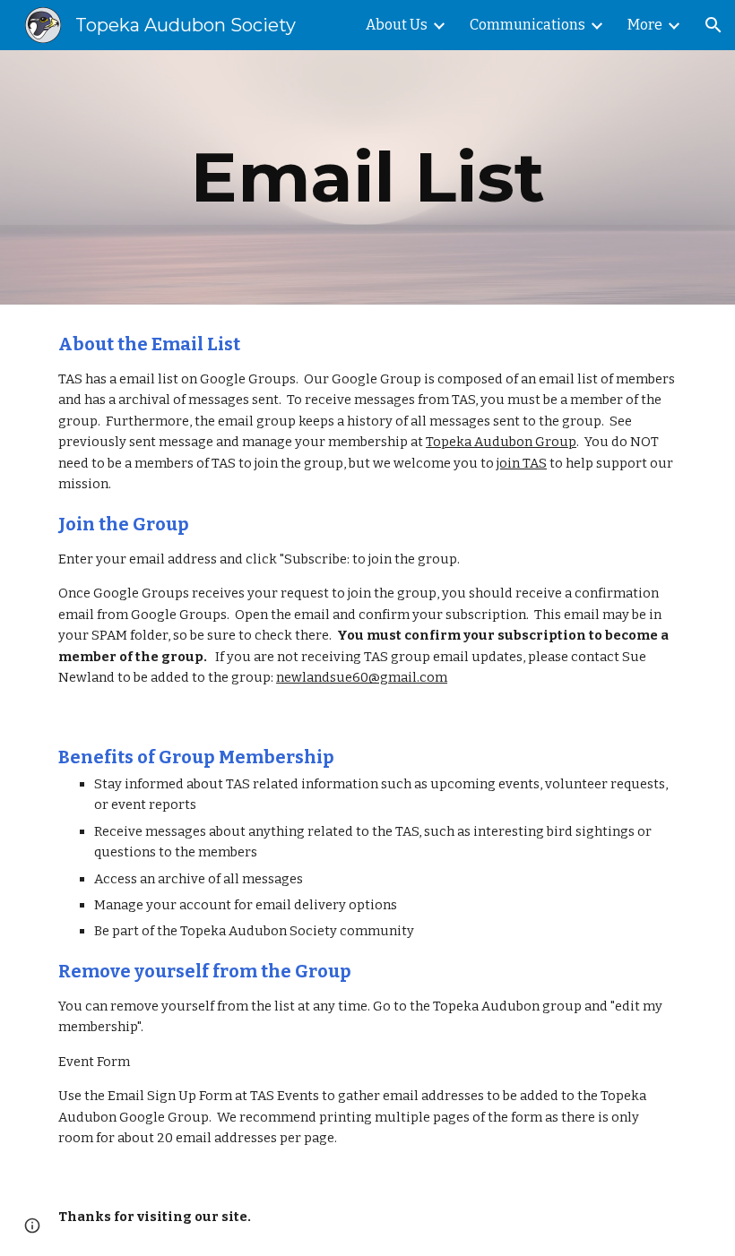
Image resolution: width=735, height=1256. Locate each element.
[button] (713, 25)
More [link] (644, 24)
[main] (367, 177)
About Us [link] (397, 24)
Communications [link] (527, 24)
